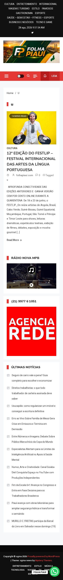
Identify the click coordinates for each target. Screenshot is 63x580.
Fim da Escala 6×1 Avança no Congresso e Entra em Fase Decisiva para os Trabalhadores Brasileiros (34, 490)
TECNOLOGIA (18, 570)
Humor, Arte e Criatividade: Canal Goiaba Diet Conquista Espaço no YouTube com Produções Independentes (33, 472)
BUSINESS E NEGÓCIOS (21, 22)
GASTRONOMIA (24, 13)
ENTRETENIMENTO (27, 4)
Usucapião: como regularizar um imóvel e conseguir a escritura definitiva (33, 409)
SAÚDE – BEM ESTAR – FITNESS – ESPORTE (30, 17)
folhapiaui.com (24, 175)
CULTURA (9, 4)
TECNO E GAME (44, 22)
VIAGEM (32, 570)
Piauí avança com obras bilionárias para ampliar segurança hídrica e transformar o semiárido (33, 508)
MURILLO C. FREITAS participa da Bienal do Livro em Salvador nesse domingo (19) (34, 524)
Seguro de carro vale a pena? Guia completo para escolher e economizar (32, 378)
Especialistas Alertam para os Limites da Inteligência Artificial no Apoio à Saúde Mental (33, 454)
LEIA (54, 75)
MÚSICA (49, 566)
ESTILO (36, 8)
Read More (13, 240)
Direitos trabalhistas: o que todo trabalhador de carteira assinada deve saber (32, 393)
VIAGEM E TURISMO (19, 8)
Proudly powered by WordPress (43, 556)
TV (40, 570)
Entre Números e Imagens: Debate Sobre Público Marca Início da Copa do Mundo (33, 439)
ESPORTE (40, 13)
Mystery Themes (43, 560)
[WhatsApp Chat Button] (55, 572)
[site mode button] (20, 76)
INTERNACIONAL (48, 4)
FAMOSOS (47, 8)
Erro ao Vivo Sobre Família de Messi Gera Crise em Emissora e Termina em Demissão (33, 424)
